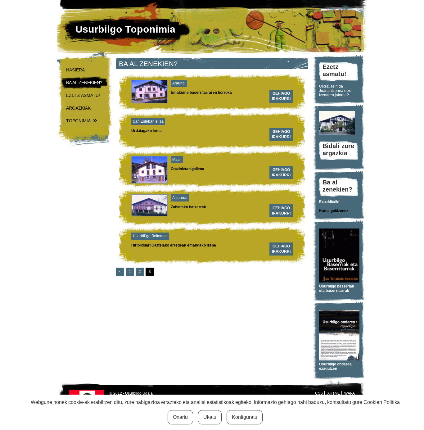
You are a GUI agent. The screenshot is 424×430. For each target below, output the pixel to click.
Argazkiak (78, 108)
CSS (319, 393)
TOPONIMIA (78, 120)
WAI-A (349, 393)
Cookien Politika (381, 402)
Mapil (177, 159)
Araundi (179, 83)
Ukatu (209, 417)
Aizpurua (179, 198)
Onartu (180, 417)
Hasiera (75, 69)
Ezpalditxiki (329, 202)
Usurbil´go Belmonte (150, 236)
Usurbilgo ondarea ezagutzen (335, 366)
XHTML (333, 393)
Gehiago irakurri (281, 96)
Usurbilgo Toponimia (125, 29)
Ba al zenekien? (84, 82)
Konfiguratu (244, 417)
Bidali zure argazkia (338, 149)
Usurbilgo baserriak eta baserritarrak (336, 288)
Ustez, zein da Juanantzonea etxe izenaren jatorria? (335, 90)
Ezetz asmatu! (83, 95)
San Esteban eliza (148, 121)
